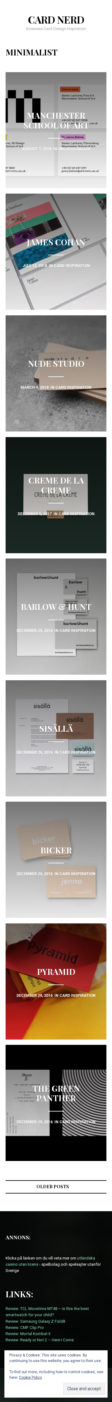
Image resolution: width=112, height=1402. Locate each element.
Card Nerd (56, 19)
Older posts (52, 1187)
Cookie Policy (30, 1377)
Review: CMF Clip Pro (25, 1327)
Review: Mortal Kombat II (28, 1333)
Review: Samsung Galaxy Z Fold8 (35, 1321)
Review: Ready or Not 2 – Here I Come (40, 1340)
